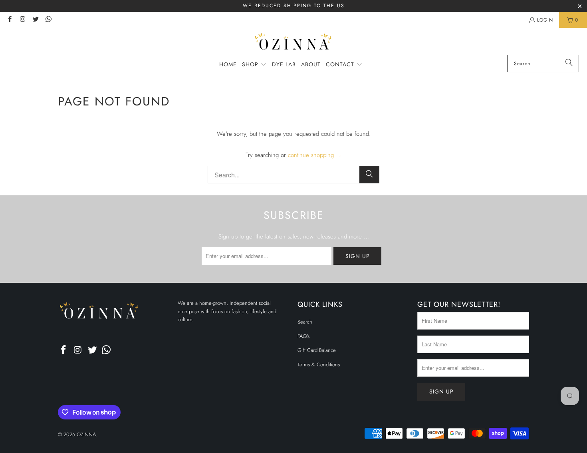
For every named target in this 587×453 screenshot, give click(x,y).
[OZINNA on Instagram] (22, 20)
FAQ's (303, 336)
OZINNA (86, 434)
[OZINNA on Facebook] (9, 20)
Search (304, 322)
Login (545, 20)
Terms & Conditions (318, 364)
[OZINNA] (294, 43)
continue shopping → (315, 155)
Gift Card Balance (316, 350)
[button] (254, 65)
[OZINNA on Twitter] (35, 20)
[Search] (569, 63)
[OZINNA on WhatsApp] (48, 20)
